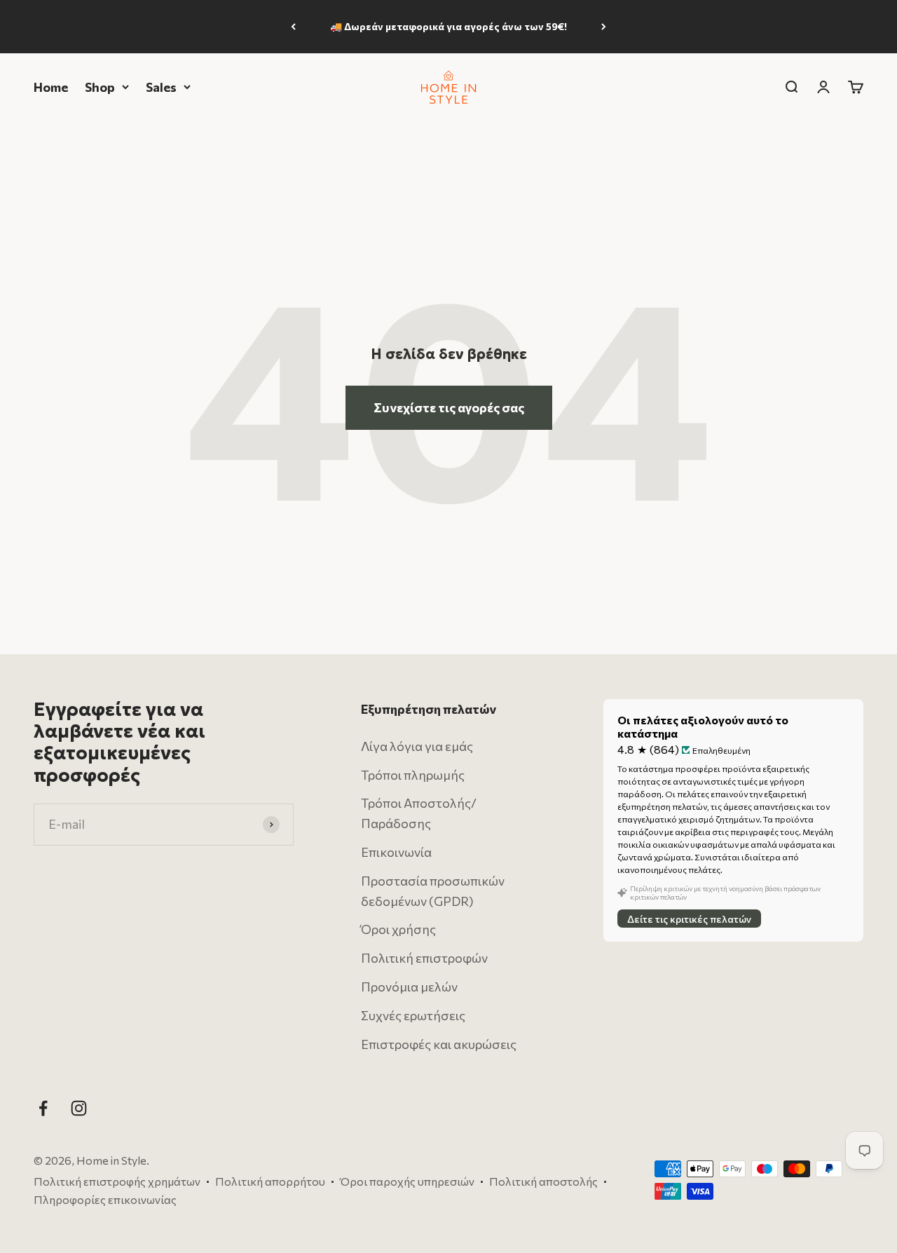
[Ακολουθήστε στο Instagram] (78, 1108)
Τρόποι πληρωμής (413, 774)
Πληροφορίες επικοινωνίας (105, 1198)
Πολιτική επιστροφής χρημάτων (117, 1181)
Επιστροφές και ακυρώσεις (438, 1043)
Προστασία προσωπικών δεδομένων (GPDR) (433, 891)
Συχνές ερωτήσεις (413, 1015)
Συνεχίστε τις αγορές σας (449, 407)
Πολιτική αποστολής (543, 1181)
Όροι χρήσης (398, 929)
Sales (161, 86)
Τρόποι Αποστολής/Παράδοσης (419, 813)
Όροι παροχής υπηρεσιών (407, 1181)
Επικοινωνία (396, 852)
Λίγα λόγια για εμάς (417, 746)
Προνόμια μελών (409, 986)
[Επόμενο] (603, 26)
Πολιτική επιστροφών (424, 958)
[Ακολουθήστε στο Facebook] (43, 1108)
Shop (100, 86)
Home (51, 86)
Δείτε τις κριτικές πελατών (689, 918)
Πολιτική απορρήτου (270, 1181)
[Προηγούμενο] (293, 26)
